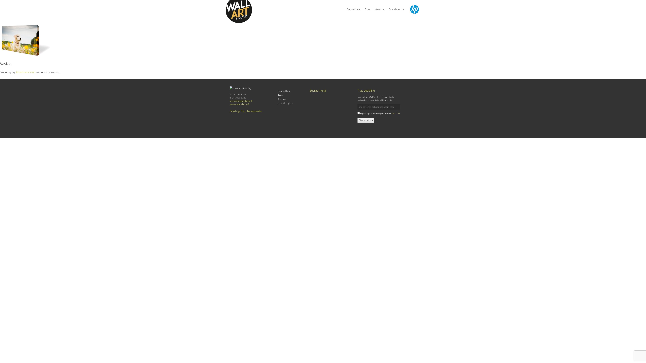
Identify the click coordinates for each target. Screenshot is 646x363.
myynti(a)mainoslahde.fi (241, 101)
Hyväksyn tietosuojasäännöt (375, 113)
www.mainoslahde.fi (239, 104)
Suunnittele (353, 9)
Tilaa (367, 9)
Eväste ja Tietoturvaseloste (246, 111)
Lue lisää (395, 113)
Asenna (379, 9)
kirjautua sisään (25, 72)
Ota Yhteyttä (396, 9)
